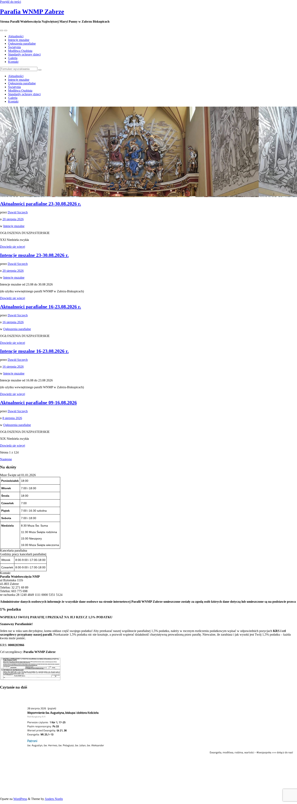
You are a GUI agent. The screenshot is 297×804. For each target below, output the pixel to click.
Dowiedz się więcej (12, 246)
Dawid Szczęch (18, 212)
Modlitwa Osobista (20, 50)
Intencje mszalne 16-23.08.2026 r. (34, 351)
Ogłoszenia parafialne (22, 43)
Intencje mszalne (18, 40)
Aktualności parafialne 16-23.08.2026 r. (40, 306)
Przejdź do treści (10, 1)
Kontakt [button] (5, 573)
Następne (6, 459)
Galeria (12, 58)
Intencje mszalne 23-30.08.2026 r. (34, 255)
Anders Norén (54, 799)
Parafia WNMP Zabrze (32, 11)
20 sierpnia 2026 (13, 219)
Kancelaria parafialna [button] (13, 550)
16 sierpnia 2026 (13, 322)
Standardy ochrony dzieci (24, 54)
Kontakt (13, 61)
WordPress (20, 799)
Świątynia (14, 47)
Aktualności (15, 36)
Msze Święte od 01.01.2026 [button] (18, 475)
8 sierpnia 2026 (12, 418)
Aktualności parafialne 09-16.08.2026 (38, 402)
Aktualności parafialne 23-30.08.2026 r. (40, 203)
